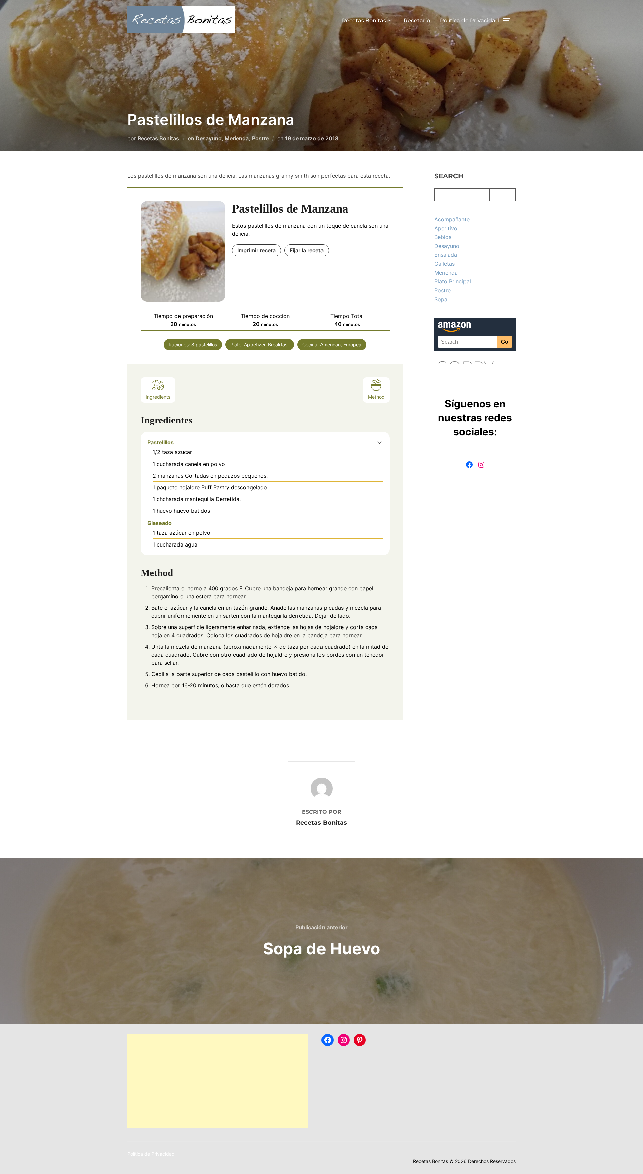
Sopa (440, 299)
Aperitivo (445, 228)
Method (376, 397)
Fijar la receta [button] (307, 250)
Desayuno (209, 138)
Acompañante (452, 219)
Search (448, 176)
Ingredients (158, 397)
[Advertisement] (217, 1081)
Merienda (237, 138)
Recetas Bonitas (364, 20)
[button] (379, 442)
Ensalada (445, 254)
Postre (260, 138)
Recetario (417, 20)
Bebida (443, 237)
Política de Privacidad (469, 20)
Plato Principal (452, 281)
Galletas (444, 263)
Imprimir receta (256, 250)
